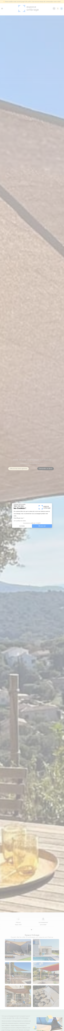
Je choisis (22, 526)
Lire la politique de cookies (20, 520)
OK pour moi (42, 526)
